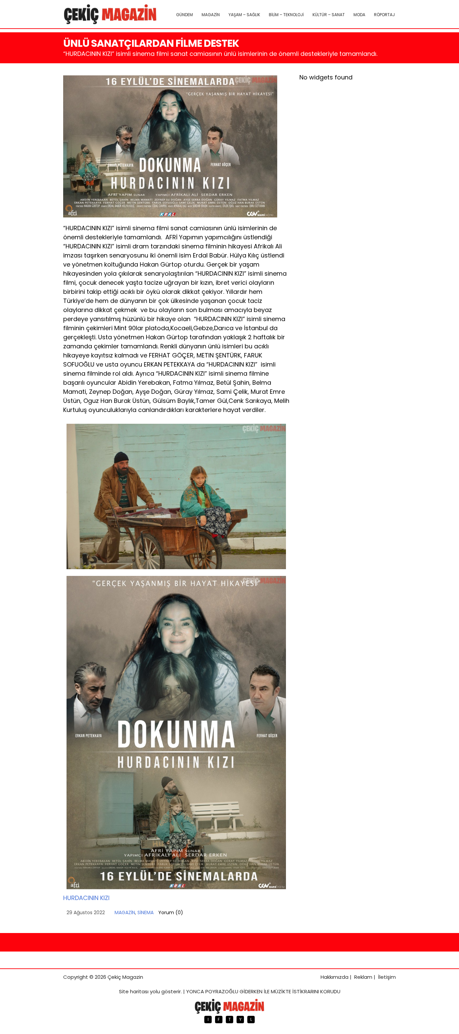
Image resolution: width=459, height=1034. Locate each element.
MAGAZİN (211, 15)
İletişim (387, 976)
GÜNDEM (184, 15)
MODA (359, 15)
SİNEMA (145, 912)
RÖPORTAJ (384, 15)
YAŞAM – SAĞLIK (244, 15)
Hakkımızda (334, 976)
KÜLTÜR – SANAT (328, 15)
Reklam (363, 976)
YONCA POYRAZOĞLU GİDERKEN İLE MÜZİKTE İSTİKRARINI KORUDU (263, 991)
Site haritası (134, 991)
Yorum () (170, 912)
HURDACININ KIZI (86, 898)
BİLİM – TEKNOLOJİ (286, 15)
